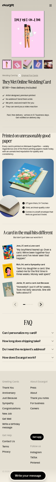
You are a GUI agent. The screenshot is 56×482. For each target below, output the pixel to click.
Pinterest (35, 462)
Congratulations (11, 408)
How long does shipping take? (21, 341)
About (33, 392)
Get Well (6, 418)
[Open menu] (50, 5)
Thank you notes (39, 398)
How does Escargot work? (19, 357)
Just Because (9, 398)
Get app (37, 436)
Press (33, 387)
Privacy (6, 451)
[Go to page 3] (29, 304)
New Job (7, 413)
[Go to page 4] (32, 304)
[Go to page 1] (24, 304)
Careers (34, 408)
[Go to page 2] (27, 304)
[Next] (41, 304)
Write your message (28, 475)
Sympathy (8, 403)
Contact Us (8, 441)
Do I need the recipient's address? (23, 349)
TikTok (33, 457)
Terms (5, 446)
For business (37, 403)
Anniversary (9, 392)
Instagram (36, 452)
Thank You (8, 387)
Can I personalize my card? (19, 333)
